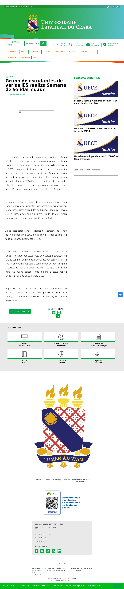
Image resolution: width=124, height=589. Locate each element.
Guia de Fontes (40, 537)
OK (117, 586)
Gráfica (67, 480)
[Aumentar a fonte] (113, 6)
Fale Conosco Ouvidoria (48, 527)
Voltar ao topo (18, 311)
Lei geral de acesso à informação (98, 344)
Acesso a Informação (42, 534)
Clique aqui (76, 586)
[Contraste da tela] (116, 6)
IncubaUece (40, 480)
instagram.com (42, 551)
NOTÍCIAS (10, 76)
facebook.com (36, 551)
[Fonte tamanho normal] (108, 6)
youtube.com (53, 551)
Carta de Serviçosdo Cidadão (61, 344)
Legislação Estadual (61, 361)
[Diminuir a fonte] (111, 6)
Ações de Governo (98, 361)
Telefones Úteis (41, 541)
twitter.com (48, 551)
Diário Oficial (24, 361)
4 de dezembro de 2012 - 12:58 (15, 94)
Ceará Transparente (24, 344)
